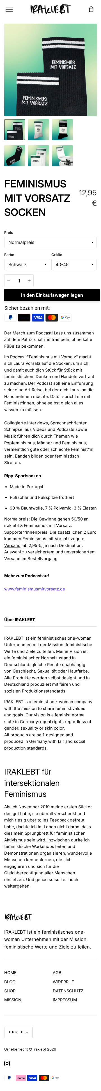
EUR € (16, 1032)
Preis (8, 232)
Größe (56, 255)
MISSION (12, 999)
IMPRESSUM (65, 999)
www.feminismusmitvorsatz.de (34, 589)
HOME (10, 972)
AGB (57, 972)
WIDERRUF (63, 981)
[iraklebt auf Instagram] (7, 1063)
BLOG (9, 981)
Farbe (9, 255)
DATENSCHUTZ (68, 990)
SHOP (9, 990)
